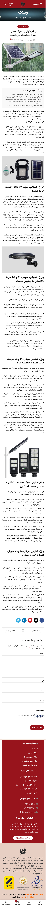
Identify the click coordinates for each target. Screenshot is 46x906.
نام (43, 680)
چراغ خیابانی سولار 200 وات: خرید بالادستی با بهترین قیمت (21, 97)
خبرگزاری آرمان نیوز (27, 897)
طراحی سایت (38, 894)
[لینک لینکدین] (24, 620)
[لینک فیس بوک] (42, 620)
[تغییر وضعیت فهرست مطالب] (39, 91)
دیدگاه (41, 653)
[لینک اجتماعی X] (36, 620)
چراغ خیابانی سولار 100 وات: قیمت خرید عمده (26, 94)
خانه (29, 17)
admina (29, 40)
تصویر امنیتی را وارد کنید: (25, 715)
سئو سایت (28, 894)
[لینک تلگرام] (18, 620)
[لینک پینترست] (30, 620)
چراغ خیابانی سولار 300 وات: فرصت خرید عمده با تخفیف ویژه (22, 99)
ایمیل (42, 690)
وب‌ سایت (41, 700)
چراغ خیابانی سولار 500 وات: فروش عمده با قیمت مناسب (23, 106)
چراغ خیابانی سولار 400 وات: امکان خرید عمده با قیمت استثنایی (24, 102)
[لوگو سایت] (23, 4)
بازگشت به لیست (23, 630)
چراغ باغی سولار (20, 17)
